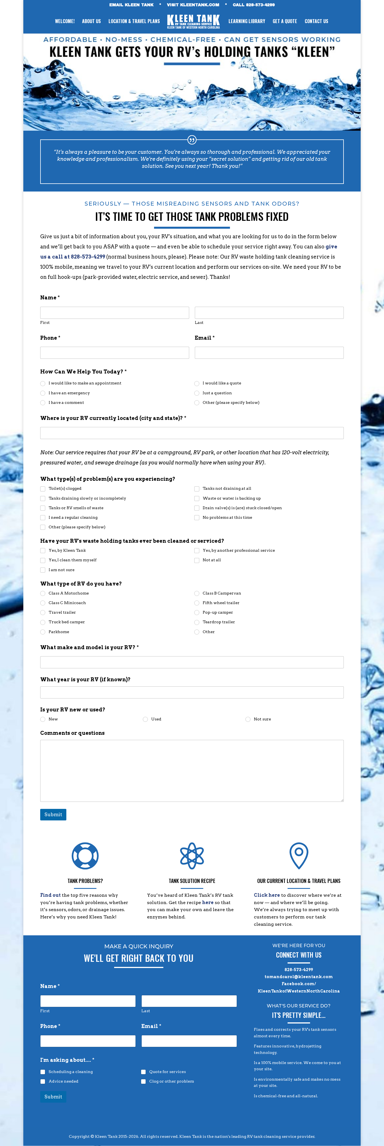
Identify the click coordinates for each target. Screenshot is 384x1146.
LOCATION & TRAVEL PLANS (134, 22)
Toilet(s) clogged (65, 488)
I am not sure (61, 570)
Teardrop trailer (219, 622)
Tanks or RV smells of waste (76, 508)
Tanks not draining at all (227, 488)
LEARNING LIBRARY (247, 22)
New (53, 719)
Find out (50, 895)
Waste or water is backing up (232, 498)
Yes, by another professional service (239, 550)
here (208, 902)
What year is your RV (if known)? (85, 679)
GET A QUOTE (285, 22)
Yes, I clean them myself (72, 560)
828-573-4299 (298, 969)
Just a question (217, 393)
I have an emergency (69, 393)
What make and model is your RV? (89, 647)
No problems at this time (227, 517)
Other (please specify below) (231, 402)
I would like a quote (222, 383)
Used (156, 719)
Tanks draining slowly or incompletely (87, 498)
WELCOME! (64, 22)
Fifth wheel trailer (221, 602)
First (45, 322)
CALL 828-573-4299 (254, 5)
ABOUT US (91, 22)
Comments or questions (72, 733)
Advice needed (63, 1081)
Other (209, 631)
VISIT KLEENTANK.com (193, 5)
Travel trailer (62, 612)
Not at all (212, 560)
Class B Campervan (222, 593)
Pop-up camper (218, 612)
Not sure (262, 719)
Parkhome (59, 631)
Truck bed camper (67, 622)
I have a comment (66, 402)
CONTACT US (316, 22)
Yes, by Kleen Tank (67, 550)
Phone (50, 338)
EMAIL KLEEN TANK (131, 5)
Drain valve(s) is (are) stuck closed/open (242, 508)
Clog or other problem (171, 1081)
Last (199, 322)
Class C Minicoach (67, 602)
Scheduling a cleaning (71, 1071)
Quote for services (167, 1071)
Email (205, 338)
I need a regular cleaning (73, 517)
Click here (267, 895)
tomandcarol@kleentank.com (299, 976)
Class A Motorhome (69, 593)
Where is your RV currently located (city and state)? (113, 418)
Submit (53, 814)
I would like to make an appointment (85, 383)
